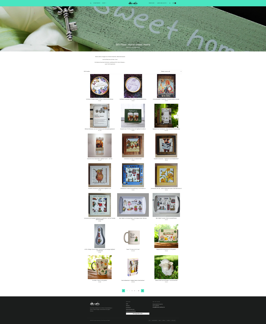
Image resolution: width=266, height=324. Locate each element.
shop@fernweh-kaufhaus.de (159, 307)
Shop (104, 3)
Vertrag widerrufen (137, 313)
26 (138, 290)
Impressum (128, 307)
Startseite (96, 3)
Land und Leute (162, 3)
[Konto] (170, 3)
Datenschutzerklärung (131, 311)
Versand (127, 305)
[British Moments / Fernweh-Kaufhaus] (133, 3)
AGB (127, 303)
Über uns (152, 3)
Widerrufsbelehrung (130, 309)
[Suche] (90, 3)
